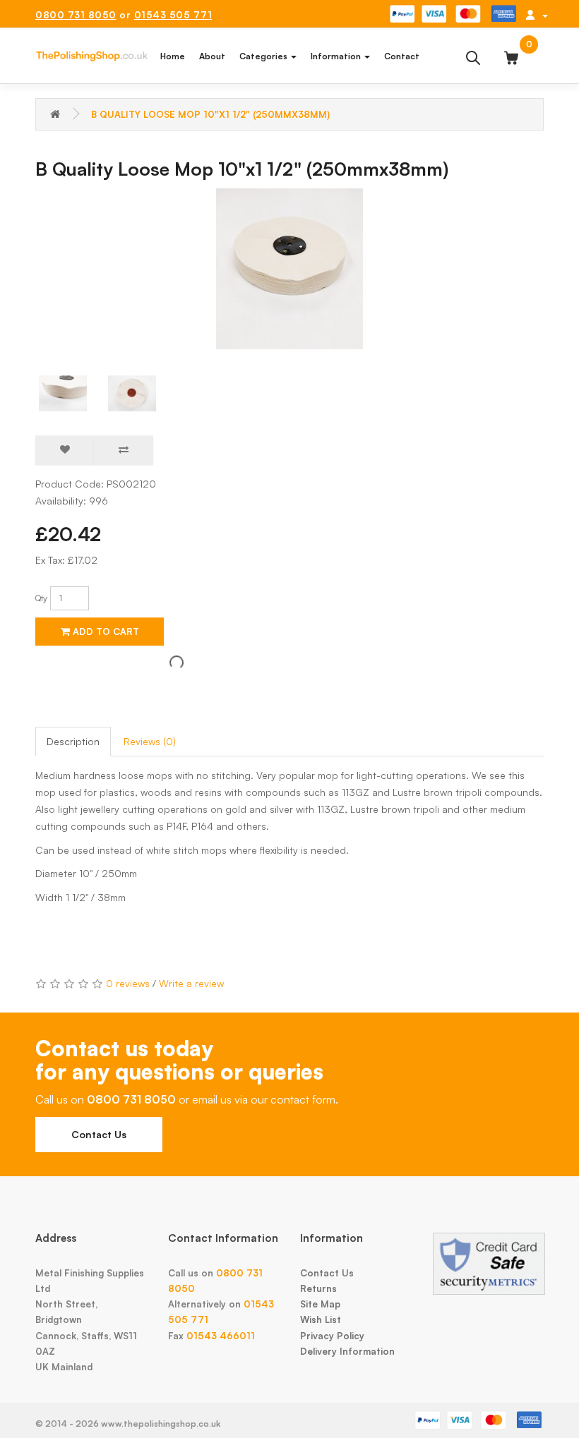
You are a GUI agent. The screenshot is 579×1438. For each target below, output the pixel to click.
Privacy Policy (332, 1335)
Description (73, 741)
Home (172, 56)
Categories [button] (264, 56)
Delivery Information (347, 1351)
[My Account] (536, 14)
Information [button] (337, 56)
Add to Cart (104, 631)
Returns (318, 1288)
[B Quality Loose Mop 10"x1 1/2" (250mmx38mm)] (289, 269)
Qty (41, 598)
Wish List (320, 1319)
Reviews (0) (150, 741)
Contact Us (98, 1134)
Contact (401, 56)
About (212, 56)
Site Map (320, 1304)
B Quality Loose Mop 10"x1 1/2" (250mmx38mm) (210, 114)
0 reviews (128, 983)
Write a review (191, 983)
